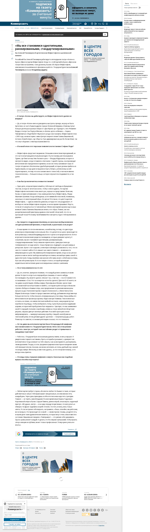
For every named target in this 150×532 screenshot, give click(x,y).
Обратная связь (70, 509)
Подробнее (101, 525)
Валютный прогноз (72, 28)
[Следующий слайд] (106, 495)
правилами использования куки (52, 34)
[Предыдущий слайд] (16, 495)
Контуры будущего (99, 28)
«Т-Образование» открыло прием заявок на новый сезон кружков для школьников (49, 498)
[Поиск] (103, 23)
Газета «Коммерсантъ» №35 (23, 442)
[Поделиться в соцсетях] (12, 58)
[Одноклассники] (94, 510)
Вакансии (53, 511)
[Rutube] (98, 510)
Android (52, 513)
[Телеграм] (83, 510)
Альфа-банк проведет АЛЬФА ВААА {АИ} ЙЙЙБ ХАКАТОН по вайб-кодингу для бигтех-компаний (94, 498)
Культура (17, 40)
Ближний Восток (88, 28)
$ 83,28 (16, 28)
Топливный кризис (59, 28)
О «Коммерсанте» (40, 509)
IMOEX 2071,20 (34, 28)
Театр (41, 448)
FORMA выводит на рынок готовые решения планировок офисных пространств (71, 498)
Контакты (38, 513)
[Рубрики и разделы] (106, 23)
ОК (105, 34)
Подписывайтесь (69, 434)
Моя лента (134, 3)
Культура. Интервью (29, 448)
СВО (80, 28)
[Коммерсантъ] (19, 24)
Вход (99, 24)
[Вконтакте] (87, 510)
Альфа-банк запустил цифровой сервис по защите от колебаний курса (28, 497)
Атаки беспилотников (46, 28)
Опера (17, 448)
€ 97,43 (22, 28)
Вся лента (127, 184)
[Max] (102, 510)
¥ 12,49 (27, 28)
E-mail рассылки (70, 513)
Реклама (52, 509)
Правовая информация (72, 511)
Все (29, 490)
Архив (36, 511)
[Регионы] (92, 23)
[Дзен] (91, 510)
